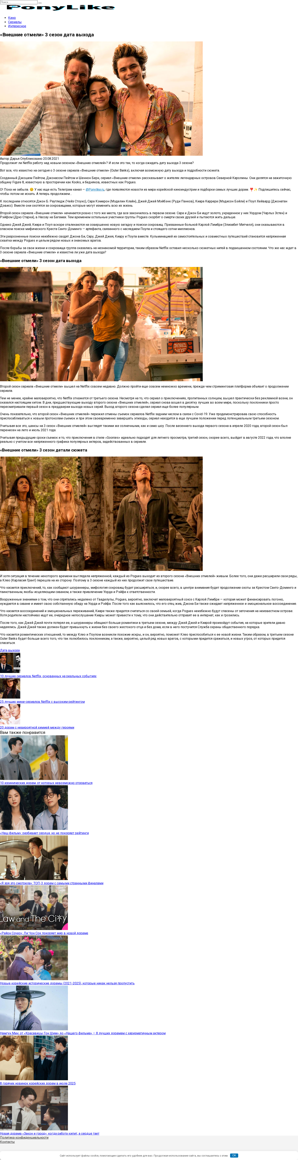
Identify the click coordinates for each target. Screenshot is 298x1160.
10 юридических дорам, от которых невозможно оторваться (46, 783)
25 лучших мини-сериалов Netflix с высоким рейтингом (42, 702)
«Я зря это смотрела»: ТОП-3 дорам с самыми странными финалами (51, 883)
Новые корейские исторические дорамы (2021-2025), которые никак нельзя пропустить (67, 983)
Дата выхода (10, 650)
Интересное (17, 26)
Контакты (7, 1142)
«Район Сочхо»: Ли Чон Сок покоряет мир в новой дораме (44, 933)
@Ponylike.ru (95, 189)
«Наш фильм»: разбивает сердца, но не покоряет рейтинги (44, 833)
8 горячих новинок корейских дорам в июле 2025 (38, 1083)
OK (234, 1155)
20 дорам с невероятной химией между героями (37, 727)
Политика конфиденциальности (24, 1137)
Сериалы (15, 22)
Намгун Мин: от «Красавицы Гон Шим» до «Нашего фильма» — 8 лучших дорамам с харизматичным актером (83, 1033)
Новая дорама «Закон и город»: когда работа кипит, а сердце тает (49, 1133)
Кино (12, 18)
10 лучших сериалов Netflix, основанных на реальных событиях (48, 676)
